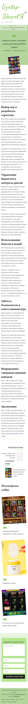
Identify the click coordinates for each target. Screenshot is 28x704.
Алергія (22, 699)
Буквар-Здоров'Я (12, 11)
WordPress (16, 696)
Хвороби (12, 699)
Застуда (10, 701)
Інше (14, 36)
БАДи (15, 701)
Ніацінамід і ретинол (9, 583)
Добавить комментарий (19, 51)
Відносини (4, 701)
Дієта (17, 699)
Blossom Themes (19, 694)
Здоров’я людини (5, 699)
